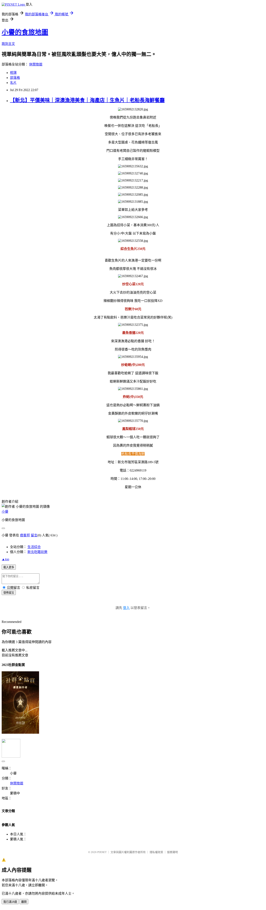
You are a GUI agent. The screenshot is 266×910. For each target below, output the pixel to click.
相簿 (13, 72)
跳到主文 (8, 44)
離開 (24, 901)
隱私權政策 (156, 852)
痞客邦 (25, 535)
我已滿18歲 (10, 901)
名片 (13, 82)
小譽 (5, 511)
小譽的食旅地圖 (25, 32)
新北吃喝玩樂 (37, 552)
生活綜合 (34, 547)
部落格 (15, 77)
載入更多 (8, 567)
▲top (5, 559)
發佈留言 (8, 592)
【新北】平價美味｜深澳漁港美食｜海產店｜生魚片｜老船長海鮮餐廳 (87, 100)
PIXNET (102, 852)
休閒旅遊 (35, 64)
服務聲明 (172, 852)
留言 (34, 535)
